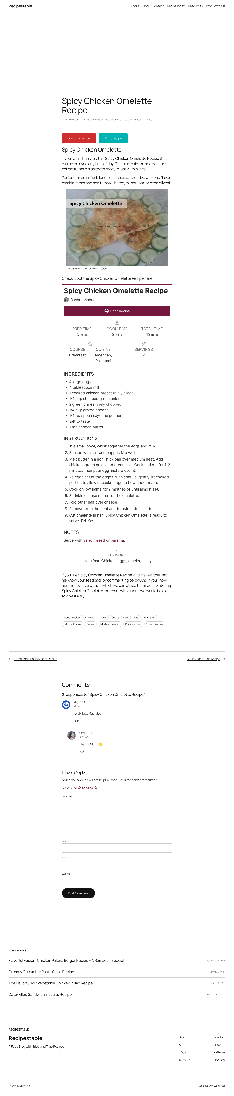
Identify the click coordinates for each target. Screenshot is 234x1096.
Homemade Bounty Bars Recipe (35, 659)
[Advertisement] (117, 48)
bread (100, 540)
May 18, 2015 (80, 702)
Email (65, 857)
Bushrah (83, 736)
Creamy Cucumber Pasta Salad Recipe (41, 972)
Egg (136, 617)
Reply (77, 720)
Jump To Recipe (79, 138)
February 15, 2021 (216, 994)
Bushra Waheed (81, 119)
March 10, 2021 (217, 971)
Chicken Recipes (123, 119)
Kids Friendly (149, 617)
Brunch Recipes (72, 617)
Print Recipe (113, 138)
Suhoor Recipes (154, 624)
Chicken (102, 617)
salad (88, 540)
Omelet (91, 624)
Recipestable (20, 6)
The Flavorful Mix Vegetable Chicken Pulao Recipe (51, 983)
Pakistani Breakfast (110, 624)
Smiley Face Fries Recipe (203, 659)
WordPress (219, 1085)
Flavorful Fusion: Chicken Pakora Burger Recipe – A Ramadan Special (66, 960)
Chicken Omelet (120, 617)
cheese (89, 617)
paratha (117, 540)
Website (66, 873)
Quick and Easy (133, 624)
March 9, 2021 (217, 983)
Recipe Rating (69, 787)
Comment (68, 796)
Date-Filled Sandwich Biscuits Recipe (40, 994)
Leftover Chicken (73, 624)
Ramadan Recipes (142, 119)
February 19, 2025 (216, 960)
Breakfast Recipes (102, 119)
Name (66, 841)
